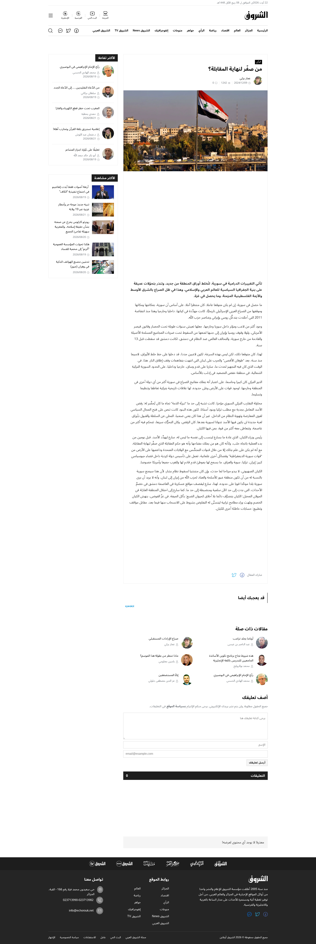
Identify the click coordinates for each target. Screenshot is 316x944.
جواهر (190, 30)
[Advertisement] (195, 199)
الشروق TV (121, 30)
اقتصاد (225, 30)
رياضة (213, 30)
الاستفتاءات (89, 937)
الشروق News (141, 30)
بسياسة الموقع (176, 706)
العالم (237, 30)
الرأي (201, 30)
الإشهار (51, 937)
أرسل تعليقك (257, 762)
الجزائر (249, 30)
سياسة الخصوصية (69, 937)
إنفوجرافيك (161, 30)
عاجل (103, 937)
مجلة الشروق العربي (135, 937)
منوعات (177, 30)
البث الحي (115, 937)
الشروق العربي (101, 30)
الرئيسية (262, 30)
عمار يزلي (245, 78)
